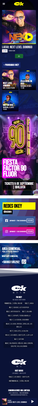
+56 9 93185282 (23, 393)
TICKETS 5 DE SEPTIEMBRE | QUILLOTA (19, 185)
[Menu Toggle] (4, 4)
